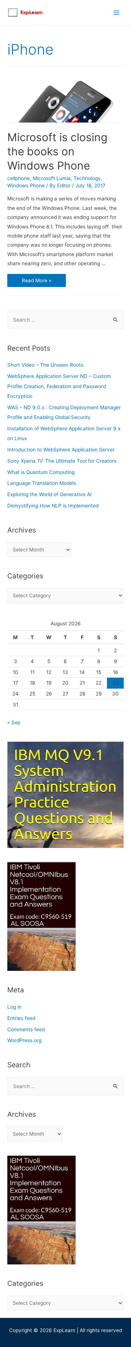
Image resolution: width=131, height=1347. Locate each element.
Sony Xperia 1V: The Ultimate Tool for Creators (61, 461)
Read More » (36, 281)
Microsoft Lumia (52, 178)
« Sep (13, 722)
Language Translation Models (41, 483)
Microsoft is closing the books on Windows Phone (57, 151)
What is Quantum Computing (41, 472)
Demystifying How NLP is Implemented (53, 506)
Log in (14, 1007)
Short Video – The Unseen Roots (45, 365)
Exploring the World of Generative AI (49, 494)
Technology (87, 178)
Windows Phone (26, 185)
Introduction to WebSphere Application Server (61, 450)
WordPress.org (24, 1040)
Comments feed (26, 1029)
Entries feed (21, 1018)
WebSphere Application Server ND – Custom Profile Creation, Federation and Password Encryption (59, 386)
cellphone (18, 178)
